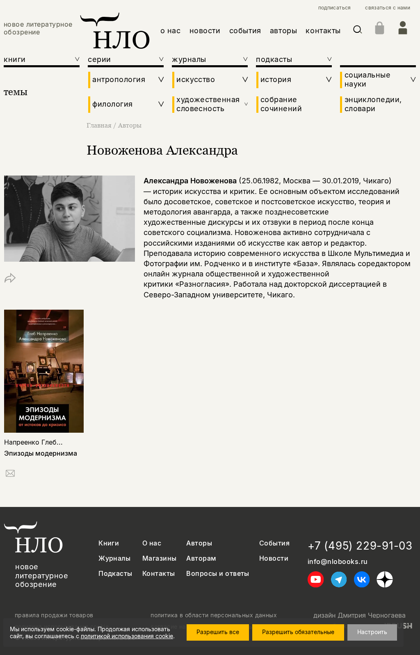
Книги (108, 543)
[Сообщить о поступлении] (10, 474)
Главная (99, 125)
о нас (170, 30)
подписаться (334, 8)
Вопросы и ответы (217, 573)
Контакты (158, 573)
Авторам (201, 558)
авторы (283, 30)
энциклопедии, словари (373, 104)
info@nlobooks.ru (338, 562)
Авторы (130, 125)
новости (205, 30)
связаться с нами (387, 8)
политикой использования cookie (127, 635)
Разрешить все (217, 631)
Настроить (372, 631)
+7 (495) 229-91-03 (360, 545)
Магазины (159, 558)
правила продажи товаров (54, 615)
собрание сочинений (281, 104)
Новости (273, 558)
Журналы (114, 558)
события (245, 30)
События (274, 543)
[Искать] (357, 31)
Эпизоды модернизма (40, 453)
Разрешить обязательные (298, 631)
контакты (323, 30)
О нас (151, 543)
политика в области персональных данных (214, 615)
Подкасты (115, 573)
